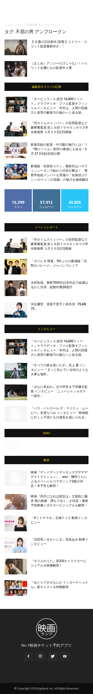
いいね (18, 191)
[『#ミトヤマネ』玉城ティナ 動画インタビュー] (16, 523)
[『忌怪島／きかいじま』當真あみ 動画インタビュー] (16, 545)
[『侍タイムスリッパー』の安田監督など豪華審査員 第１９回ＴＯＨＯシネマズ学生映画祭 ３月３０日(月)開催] (16, 128)
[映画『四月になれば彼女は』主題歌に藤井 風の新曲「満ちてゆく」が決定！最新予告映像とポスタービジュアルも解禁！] (16, 502)
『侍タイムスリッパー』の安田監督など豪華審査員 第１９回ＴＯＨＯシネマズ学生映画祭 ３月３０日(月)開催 (59, 127)
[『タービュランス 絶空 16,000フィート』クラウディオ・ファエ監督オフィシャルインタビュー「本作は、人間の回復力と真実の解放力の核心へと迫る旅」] (16, 104)
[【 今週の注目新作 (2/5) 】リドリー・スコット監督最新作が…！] (16, 47)
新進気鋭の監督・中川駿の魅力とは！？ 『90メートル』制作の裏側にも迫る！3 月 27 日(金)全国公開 (59, 149)
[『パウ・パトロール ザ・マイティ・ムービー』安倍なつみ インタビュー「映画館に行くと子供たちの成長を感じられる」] (16, 414)
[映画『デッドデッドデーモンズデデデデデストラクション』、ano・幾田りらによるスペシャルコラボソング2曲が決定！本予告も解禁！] (16, 478)
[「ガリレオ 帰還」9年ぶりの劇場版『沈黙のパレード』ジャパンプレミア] (16, 267)
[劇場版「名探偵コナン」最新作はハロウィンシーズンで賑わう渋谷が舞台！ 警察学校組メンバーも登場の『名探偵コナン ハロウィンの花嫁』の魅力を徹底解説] (16, 172)
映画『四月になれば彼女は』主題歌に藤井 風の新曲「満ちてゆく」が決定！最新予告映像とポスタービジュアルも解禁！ (59, 500)
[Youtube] (64, 656)
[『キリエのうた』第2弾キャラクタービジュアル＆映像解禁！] (16, 566)
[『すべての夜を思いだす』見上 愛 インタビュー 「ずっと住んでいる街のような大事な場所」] (16, 371)
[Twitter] (52, 656)
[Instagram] (40, 656)
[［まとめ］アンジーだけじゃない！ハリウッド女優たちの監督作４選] (16, 69)
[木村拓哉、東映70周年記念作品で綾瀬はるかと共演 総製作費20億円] (16, 288)
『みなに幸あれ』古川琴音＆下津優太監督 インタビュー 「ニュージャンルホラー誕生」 (59, 391)
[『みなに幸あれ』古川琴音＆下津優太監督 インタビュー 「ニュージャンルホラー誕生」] (16, 392)
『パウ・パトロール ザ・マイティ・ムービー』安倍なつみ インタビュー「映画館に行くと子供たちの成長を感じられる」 (59, 412)
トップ (9, 25)
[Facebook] (28, 656)
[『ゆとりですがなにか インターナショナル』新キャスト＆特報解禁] (16, 588)
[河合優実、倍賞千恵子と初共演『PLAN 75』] (16, 310)
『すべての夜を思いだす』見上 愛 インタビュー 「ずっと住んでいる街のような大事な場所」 (59, 369)
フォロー (46, 191)
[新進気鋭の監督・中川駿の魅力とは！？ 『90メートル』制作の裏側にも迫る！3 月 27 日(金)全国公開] (16, 150)
